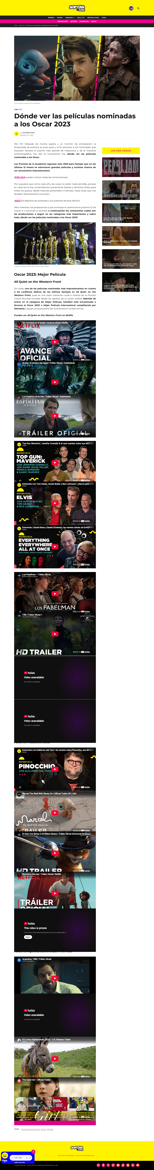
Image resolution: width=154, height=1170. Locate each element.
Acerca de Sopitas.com (85, 1155)
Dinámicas (84, 21)
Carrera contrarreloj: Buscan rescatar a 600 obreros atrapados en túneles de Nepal (120, 265)
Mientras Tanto (93, 17)
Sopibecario (28, 133)
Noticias (51, 17)
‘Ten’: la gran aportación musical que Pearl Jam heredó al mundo (120, 173)
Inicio (16, 25)
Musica (60, 17)
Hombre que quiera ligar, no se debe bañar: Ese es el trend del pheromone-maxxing (120, 196)
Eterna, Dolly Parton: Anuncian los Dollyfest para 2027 (120, 242)
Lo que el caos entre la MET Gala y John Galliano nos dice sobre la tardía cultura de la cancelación (120, 286)
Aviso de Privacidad (66, 1155)
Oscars (43, 1129)
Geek (104, 17)
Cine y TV (80, 17)
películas (50, 1129)
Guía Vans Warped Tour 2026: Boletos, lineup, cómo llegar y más (118, 219)
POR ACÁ (20, 177)
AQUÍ (18, 200)
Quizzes (73, 21)
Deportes (69, 17)
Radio (93, 21)
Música (106, 170)
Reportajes (63, 21)
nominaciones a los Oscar (30, 1129)
